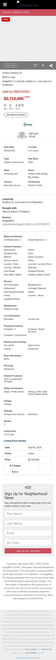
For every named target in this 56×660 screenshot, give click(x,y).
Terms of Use (46, 649)
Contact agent (11, 65)
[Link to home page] (28, 4)
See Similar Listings (16, 115)
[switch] (35, 65)
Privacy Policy (31, 649)
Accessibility (31, 653)
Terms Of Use (21, 658)
